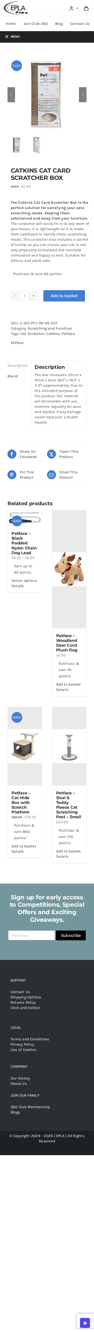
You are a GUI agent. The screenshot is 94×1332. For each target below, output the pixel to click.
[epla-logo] (16, 2)
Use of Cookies (23, 1049)
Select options (24, 580)
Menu (15, 36)
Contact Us (20, 992)
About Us (19, 1083)
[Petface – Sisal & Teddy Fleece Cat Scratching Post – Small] (69, 746)
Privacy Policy (22, 1044)
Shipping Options (26, 997)
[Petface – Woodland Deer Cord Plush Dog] (69, 569)
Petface (68, 333)
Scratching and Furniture (50, 328)
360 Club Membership (30, 1107)
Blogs (15, 1112)
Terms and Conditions (30, 1039)
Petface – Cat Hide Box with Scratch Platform (21, 803)
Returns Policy (23, 1002)
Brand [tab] (13, 376)
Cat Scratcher (33, 333)
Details (18, 586)
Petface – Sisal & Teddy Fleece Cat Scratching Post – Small (68, 805)
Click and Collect (25, 1007)
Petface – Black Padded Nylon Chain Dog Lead (24, 543)
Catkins (53, 333)
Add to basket (64, 295)
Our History (20, 1078)
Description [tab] (18, 365)
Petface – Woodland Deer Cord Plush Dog (66, 643)
